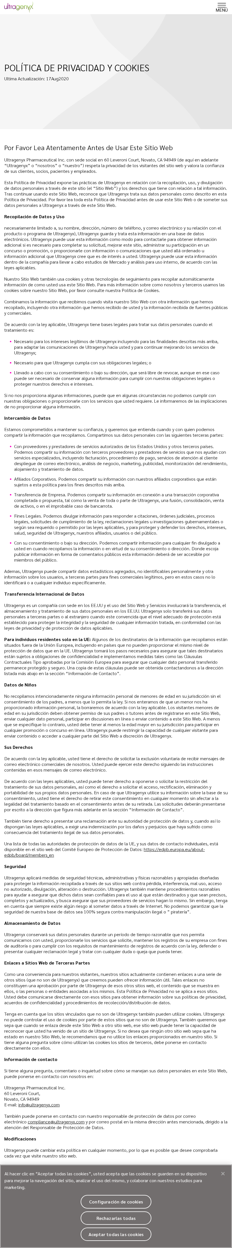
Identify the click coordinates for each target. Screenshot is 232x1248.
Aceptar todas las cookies (116, 1234)
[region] (116, 1206)
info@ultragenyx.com (39, 1105)
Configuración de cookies (116, 1202)
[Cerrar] (223, 1173)
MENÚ (222, 9)
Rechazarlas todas (116, 1218)
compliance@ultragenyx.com (56, 1122)
